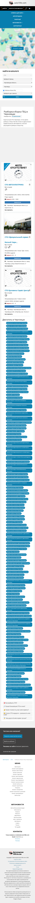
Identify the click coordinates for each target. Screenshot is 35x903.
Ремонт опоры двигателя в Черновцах (16, 605)
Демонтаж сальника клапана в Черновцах (17, 345)
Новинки (17, 812)
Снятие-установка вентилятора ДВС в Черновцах (19, 616)
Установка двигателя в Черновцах (15, 637)
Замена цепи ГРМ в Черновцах (14, 522)
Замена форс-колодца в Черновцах (15, 519)
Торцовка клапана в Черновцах (15, 628)
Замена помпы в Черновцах (14, 434)
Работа (16, 19)
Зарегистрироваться (16, 8)
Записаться (17, 202)
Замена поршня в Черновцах (14, 439)
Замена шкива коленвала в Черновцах (16, 530)
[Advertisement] (17, 144)
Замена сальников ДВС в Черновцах (16, 496)
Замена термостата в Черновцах (15, 510)
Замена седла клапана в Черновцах (15, 507)
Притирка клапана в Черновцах (15, 569)
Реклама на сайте (9, 746)
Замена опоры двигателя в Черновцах (16, 425)
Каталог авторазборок (17, 793)
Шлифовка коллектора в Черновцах (16, 682)
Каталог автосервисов (17, 768)
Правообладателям (17, 869)
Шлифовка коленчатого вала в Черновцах (17, 679)
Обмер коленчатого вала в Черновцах (16, 554)
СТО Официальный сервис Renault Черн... (16, 239)
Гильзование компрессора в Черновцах (17, 336)
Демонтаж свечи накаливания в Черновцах (18, 348)
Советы (17, 823)
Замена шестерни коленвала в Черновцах (17, 528)
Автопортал (6, 759)
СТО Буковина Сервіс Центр (17, 290)
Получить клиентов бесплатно (12, 736)
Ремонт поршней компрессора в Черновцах (18, 613)
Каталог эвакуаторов (17, 778)
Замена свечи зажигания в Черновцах (16, 502)
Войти (5, 8)
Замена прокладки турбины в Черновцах (17, 474)
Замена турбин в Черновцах (14, 513)
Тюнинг (17, 825)
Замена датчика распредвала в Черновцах (17, 392)
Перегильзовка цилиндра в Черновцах (16, 560)
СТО (12, 759)
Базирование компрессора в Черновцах (17, 323)
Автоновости (17, 22)
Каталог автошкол (17, 784)
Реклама (17, 840)
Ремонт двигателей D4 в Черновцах (16, 596)
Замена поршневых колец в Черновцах (17, 437)
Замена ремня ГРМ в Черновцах (15, 487)
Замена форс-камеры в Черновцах (15, 516)
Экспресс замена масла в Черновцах (16, 692)
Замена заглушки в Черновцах (14, 397)
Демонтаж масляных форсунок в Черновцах (18, 339)
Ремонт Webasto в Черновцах (14, 591)
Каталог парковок (17, 774)
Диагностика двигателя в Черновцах (16, 359)
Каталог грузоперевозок (17, 780)
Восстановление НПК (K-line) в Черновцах (17, 328)
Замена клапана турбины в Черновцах (16, 410)
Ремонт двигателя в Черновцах (14, 599)
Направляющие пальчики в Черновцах (17, 549)
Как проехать (9, 210)
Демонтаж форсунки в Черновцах (15, 353)
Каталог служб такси (17, 786)
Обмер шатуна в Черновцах (14, 557)
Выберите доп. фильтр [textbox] (10, 93)
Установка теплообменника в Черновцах (17, 645)
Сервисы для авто (17, 13)
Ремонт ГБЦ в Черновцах (13, 594)
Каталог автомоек (17, 772)
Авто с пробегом (17, 819)
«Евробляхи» (17, 815)
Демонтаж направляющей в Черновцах (17, 342)
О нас (17, 867)
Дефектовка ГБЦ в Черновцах (14, 356)
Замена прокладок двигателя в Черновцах (17, 477)
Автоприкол (17, 821)
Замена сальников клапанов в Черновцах (17, 499)
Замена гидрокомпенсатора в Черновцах (17, 386)
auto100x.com (20, 3)
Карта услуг (17, 795)
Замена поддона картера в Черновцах (16, 428)
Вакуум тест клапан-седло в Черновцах (16, 326)
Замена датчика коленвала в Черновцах (17, 389)
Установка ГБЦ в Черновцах (14, 634)
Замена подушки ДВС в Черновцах (15, 431)
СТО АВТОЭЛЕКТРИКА (14, 185)
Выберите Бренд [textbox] (8, 79)
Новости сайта (17, 859)
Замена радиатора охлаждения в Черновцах (18, 480)
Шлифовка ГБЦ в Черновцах (14, 676)
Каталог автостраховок (17, 776)
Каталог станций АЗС (17, 789)
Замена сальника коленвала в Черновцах (17, 490)
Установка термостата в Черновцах (15, 648)
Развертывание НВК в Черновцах (15, 577)
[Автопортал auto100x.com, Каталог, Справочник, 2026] (11, 3)
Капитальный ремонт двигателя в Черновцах (18, 543)
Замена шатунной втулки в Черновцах (16, 525)
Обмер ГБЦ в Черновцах (13, 551)
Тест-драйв (17, 827)
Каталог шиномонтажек (17, 782)
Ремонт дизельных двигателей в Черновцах (18, 602)
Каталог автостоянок (17, 770)
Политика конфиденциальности (17, 863)
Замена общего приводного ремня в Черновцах (19, 422)
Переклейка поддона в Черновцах (15, 566)
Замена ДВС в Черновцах (13, 395)
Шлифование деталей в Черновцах (15, 673)
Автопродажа (17, 16)
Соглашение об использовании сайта (17, 861)
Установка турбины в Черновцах (15, 651)
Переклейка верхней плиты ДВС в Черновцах (18, 563)
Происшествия (17, 817)
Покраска (17, 787)
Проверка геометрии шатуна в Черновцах (17, 572)
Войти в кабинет (9, 741)
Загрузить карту (17, 48)
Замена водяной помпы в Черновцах (16, 371)
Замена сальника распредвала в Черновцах (18, 493)
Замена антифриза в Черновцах (15, 365)
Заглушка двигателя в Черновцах (15, 362)
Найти (17, 97)
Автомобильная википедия (17, 808)
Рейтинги (17, 813)
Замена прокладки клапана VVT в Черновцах (18, 461)
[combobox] (17, 79)
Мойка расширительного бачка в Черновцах (18, 546)
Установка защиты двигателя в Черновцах (17, 640)
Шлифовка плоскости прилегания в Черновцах (18, 685)
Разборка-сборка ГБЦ (10, 90)
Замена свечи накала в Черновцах (15, 505)
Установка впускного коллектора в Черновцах (18, 631)
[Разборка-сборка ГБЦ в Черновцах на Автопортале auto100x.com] (17, 853)
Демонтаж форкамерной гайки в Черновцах (18, 350)
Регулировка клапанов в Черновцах (16, 585)
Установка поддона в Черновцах (15, 642)
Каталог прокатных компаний (17, 791)
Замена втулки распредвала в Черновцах (17, 373)
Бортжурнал (18, 26)
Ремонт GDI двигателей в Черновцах (16, 588)
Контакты (17, 838)
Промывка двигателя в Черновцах (15, 574)
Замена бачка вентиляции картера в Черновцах (19, 368)
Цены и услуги (17, 865)
